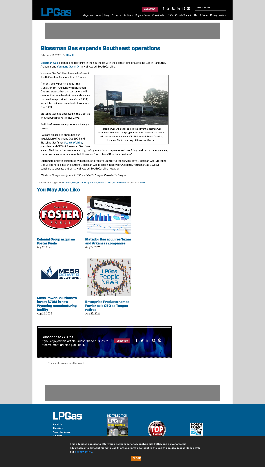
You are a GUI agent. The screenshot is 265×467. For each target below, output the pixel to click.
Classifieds (158, 15)
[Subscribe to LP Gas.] (150, 9)
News (98, 15)
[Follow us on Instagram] (183, 8)
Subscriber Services (62, 432)
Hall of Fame (200, 15)
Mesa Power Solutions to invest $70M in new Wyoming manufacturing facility (57, 304)
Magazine (88, 15)
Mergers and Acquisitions (84, 182)
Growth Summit (179, 15)
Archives (128, 15)
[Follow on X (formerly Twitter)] (168, 8)
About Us (57, 424)
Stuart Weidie (73, 142)
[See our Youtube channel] (188, 8)
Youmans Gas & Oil (68, 66)
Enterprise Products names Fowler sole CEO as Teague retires (107, 305)
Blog (106, 15)
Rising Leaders (218, 15)
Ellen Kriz (71, 55)
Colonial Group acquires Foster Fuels (56, 241)
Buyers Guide (142, 15)
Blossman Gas (49, 62)
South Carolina (105, 182)
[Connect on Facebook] (163, 8)
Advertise (57, 436)
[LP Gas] (53, 12)
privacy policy (83, 451)
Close (137, 458)
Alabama (67, 182)
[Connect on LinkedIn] (178, 8)
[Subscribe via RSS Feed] (173, 8)
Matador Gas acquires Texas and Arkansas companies (108, 241)
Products (116, 15)
